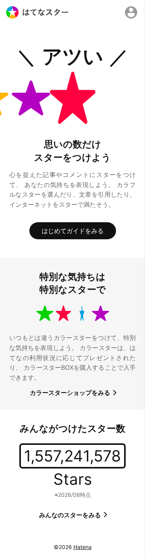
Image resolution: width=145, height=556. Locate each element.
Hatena (82, 547)
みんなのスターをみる (70, 515)
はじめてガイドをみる (73, 231)
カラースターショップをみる (71, 392)
